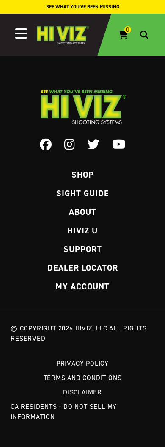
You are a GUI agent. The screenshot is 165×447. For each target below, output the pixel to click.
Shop (83, 174)
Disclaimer (82, 392)
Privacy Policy (82, 363)
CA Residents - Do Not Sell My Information (64, 411)
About (82, 211)
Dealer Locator (82, 267)
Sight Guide (82, 193)
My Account (82, 286)
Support (82, 249)
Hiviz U (82, 230)
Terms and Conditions (83, 377)
